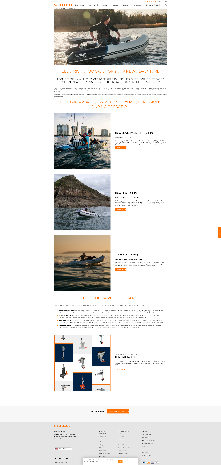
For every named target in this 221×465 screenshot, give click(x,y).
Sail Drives (102, 456)
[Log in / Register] (163, 1)
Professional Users (147, 443)
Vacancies (145, 446)
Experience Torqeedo (153, 5)
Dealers (115, 5)
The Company (146, 434)
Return (57, 8)
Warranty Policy (122, 453)
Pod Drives (102, 450)
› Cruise (101, 442)
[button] (219, 232)
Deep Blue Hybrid (104, 453)
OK (120, 461)
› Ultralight (102, 436)
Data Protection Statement (126, 448)
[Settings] (166, 1)
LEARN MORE (120, 148)
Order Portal (150, 1)
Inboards (102, 448)
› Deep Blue (102, 445)
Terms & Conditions (124, 445)
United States (62, 448)
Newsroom (145, 452)
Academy (137, 5)
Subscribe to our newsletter (117, 411)
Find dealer (58, 439)
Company (126, 5)
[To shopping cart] (160, 1)
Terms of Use (122, 450)
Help (119, 433)
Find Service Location (148, 440)
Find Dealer (145, 437)
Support (105, 5)
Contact (120, 439)
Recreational (79, 5)
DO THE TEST (120, 369)
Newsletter (121, 436)
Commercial (93, 5)
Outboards (102, 433)
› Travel (101, 439)
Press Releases (146, 455)
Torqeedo (62, 8)
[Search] (166, 5)
